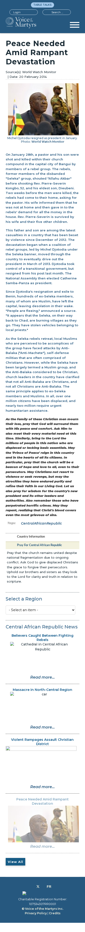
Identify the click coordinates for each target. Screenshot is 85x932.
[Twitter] (38, 886)
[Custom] (49, 886)
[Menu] (74, 26)
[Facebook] (32, 886)
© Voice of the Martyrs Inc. (42, 908)
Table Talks (42, 4)
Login (17, 12)
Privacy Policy (36, 913)
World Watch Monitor (47, 141)
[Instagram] (43, 886)
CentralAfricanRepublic (41, 523)
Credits (54, 913)
